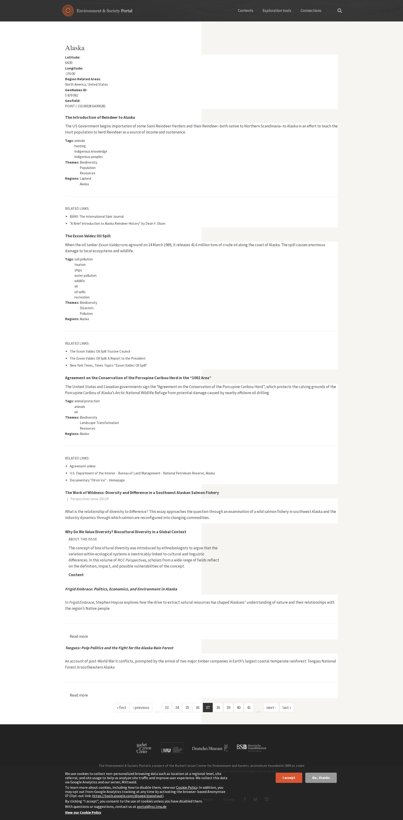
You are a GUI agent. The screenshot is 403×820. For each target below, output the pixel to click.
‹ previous (141, 707)
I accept (289, 777)
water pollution (85, 275)
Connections (311, 10)
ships (78, 270)
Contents (245, 10)
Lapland (85, 178)
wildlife (79, 281)
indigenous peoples (88, 156)
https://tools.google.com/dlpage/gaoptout (127, 795)
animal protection (87, 401)
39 (228, 707)
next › (271, 707)
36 (197, 707)
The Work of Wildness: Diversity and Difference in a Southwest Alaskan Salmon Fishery (142, 492)
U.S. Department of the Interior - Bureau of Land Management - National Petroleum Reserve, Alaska (142, 473)
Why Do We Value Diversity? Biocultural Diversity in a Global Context (125, 531)
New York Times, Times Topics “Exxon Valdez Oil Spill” (108, 365)
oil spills (80, 292)
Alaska (84, 184)
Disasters (87, 308)
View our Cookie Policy (83, 812)
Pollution (86, 313)
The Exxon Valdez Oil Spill (88, 235)
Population (88, 167)
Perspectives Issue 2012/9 (89, 499)
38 (218, 707)
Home (69, 27)
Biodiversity (88, 162)
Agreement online (83, 466)
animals (79, 140)
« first (121, 707)
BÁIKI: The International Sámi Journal (97, 216)
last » (286, 707)
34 (177, 707)
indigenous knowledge (90, 151)
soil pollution (83, 259)
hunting (80, 146)
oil (76, 286)
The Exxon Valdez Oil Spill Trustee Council (100, 351)
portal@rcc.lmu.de (152, 806)
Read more (79, 636)
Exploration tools (277, 10)
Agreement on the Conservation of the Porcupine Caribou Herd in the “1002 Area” (138, 377)
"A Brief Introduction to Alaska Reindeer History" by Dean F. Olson (117, 223)
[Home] (97, 12)
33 (167, 707)
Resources (87, 173)
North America (90, 27)
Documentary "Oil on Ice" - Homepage (97, 480)
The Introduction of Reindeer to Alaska (100, 117)
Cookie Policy (186, 787)
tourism (80, 264)
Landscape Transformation (99, 423)
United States (117, 27)
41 (249, 707)
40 (238, 707)
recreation (82, 297)
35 (187, 707)
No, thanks (321, 777)
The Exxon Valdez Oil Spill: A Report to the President (108, 358)
